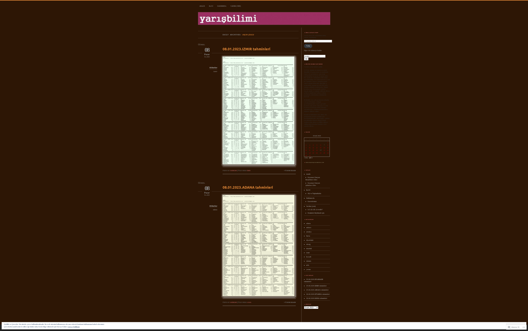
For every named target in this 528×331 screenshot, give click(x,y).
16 (306, 150)
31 (309, 155)
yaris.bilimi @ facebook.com (315, 162)
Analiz (202, 6)
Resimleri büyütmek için (316, 213)
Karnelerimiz (312, 201)
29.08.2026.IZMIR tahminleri (316, 286)
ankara (308, 227)
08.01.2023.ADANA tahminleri (248, 187)
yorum (308, 269)
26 (317, 153)
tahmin (308, 261)
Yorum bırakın (290, 170)
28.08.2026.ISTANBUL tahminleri (318, 294)
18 (313, 150)
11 (313, 147)
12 (317, 147)
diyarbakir (310, 240)
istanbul (309, 249)
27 (320, 153)
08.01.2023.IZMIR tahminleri (246, 49)
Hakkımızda (221, 6)
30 (306, 155)
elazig (308, 244)
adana (215, 210)
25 (313, 153)
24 (310, 153)
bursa (308, 236)
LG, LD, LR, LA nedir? (315, 209)
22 (328, 150)
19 (317, 150)
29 (328, 153)
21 (324, 150)
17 (309, 150)
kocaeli (308, 257)
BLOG (211, 6)
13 (320, 147)
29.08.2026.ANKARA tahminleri (317, 290)
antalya (308, 232)
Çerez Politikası (74, 327)
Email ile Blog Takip (312, 32)
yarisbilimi (233, 170)
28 (324, 153)
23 (306, 153)
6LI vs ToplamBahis (314, 193)
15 (327, 147)
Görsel (201, 44)
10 (309, 147)
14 (324, 147)
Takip (308, 46)
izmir (215, 71)
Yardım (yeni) (235, 6)
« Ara (306, 158)
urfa (307, 265)
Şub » (311, 158)
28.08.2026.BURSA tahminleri (316, 298)
